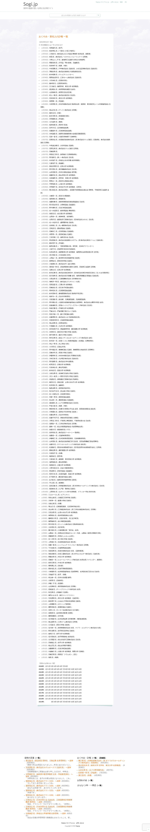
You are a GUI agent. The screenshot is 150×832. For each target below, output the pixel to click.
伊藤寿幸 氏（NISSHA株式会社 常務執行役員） (65, 355)
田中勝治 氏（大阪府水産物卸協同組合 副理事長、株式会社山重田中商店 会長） (76, 302)
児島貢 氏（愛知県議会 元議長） (60, 228)
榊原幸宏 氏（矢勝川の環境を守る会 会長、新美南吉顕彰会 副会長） (73, 409)
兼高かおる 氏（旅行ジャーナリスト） (61, 595)
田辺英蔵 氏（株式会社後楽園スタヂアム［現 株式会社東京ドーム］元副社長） (76, 240)
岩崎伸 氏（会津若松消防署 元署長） (61, 613)
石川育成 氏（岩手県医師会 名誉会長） (61, 637)
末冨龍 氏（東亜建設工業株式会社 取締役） (64, 379)
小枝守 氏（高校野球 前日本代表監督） (62, 249)
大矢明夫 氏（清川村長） (57, 527)
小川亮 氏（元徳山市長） (58, 347)
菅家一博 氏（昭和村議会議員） (60, 397)
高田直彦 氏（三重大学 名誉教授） (61, 284)
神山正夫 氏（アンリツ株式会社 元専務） (63, 110)
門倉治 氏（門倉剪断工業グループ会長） (63, 311)
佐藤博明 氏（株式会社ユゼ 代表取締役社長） (65, 317)
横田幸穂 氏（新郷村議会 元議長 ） (60, 607)
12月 (80, 669)
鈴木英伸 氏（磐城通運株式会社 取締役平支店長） (66, 293)
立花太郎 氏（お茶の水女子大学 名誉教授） (63, 512)
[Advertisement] (75, 26)
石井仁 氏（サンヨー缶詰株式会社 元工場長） (64, 610)
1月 (46, 666)
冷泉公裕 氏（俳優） (55, 503)
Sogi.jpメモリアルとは (102, 2)
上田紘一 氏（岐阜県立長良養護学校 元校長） (65, 258)
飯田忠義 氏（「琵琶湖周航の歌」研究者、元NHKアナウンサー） (71, 246)
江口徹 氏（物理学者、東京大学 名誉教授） (64, 86)
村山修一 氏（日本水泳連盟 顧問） (60, 577)
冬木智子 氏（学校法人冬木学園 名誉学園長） (65, 160)
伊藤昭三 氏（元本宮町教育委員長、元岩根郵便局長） (68, 438)
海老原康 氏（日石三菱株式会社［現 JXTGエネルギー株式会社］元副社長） (74, 554)
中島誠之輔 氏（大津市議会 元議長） (62, 145)
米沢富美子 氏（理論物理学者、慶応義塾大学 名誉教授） (69, 329)
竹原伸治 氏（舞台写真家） (58, 367)
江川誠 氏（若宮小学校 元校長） (59, 625)
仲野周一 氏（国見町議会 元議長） (61, 234)
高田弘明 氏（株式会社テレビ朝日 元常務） (64, 148)
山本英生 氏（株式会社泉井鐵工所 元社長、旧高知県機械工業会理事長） (74, 441)
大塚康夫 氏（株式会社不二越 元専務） (62, 264)
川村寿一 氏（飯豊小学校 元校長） (60, 500)
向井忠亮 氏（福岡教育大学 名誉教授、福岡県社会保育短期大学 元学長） (74, 252)
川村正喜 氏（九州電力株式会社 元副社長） (64, 358)
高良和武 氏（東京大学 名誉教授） (61, 98)
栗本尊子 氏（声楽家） (57, 243)
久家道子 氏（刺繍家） (57, 163)
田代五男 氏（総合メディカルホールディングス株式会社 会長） (71, 338)
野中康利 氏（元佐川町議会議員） (61, 208)
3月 (52, 666)
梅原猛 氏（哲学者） (56, 456)
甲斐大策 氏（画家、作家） (58, 406)
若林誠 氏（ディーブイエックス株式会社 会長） (65, 589)
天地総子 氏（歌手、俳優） (57, 574)
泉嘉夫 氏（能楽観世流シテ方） (60, 429)
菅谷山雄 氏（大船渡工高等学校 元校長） (62, 497)
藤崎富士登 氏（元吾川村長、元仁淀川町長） (64, 518)
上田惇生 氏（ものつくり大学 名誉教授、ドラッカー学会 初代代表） (73, 492)
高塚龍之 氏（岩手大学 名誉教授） (60, 642)
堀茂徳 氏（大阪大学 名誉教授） (60, 465)
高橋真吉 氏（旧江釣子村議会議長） (61, 287)
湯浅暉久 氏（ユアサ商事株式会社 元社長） (64, 403)
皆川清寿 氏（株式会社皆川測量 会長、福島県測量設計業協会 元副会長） (74, 276)
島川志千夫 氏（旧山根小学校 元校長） (62, 391)
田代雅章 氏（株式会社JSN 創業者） (62, 361)
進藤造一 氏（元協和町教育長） (60, 435)
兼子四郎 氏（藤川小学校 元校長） (61, 335)
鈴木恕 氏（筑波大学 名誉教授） (60, 370)
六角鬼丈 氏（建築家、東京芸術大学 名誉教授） (65, 459)
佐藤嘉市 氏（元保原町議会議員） (61, 131)
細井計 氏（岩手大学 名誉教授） (59, 634)
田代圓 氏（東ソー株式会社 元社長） (62, 157)
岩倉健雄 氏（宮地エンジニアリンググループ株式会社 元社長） (71, 305)
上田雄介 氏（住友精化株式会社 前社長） (62, 542)
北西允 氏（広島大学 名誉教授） (60, 270)
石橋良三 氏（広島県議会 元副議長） (62, 231)
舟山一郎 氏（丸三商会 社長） (59, 344)
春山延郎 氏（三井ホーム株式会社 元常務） (63, 622)
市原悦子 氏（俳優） (56, 453)
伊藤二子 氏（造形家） (56, 583)
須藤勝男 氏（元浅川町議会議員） (60, 648)
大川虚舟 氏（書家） (56, 122)
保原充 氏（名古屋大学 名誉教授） (61, 213)
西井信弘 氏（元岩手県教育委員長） (60, 568)
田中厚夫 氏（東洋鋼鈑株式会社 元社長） (63, 169)
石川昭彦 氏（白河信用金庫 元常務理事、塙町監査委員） (68, 619)
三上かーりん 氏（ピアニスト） (59, 494)
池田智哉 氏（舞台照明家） (58, 462)
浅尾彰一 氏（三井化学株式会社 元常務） (63, 423)
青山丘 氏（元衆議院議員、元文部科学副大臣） (64, 506)
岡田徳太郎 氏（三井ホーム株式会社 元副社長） (65, 77)
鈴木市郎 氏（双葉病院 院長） (59, 116)
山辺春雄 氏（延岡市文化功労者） (61, 92)
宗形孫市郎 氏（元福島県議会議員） (61, 320)
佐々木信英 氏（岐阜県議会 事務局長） (62, 210)
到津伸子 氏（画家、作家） (58, 66)
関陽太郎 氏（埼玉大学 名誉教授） (60, 557)
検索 (121, 2)
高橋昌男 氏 (53, 151)
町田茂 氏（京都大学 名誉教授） (60, 364)
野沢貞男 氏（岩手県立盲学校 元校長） (61, 631)
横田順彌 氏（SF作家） (56, 616)
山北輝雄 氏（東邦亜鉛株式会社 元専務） (62, 586)
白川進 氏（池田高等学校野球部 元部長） (63, 480)
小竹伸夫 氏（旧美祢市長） (58, 80)
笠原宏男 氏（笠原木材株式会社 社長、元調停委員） (66, 551)
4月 (55, 666)
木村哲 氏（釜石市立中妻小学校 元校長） (63, 332)
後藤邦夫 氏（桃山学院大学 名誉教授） (62, 175)
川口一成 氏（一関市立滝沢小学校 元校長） (64, 376)
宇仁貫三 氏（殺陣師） (57, 483)
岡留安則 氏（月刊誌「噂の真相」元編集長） (64, 63)
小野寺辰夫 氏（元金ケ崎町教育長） (61, 468)
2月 (49, 666)
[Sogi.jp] (30, 6)
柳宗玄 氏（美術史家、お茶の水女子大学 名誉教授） (67, 382)
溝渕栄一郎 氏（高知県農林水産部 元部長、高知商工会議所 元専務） (73, 267)
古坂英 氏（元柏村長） (56, 580)
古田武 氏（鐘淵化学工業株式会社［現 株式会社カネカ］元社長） (72, 219)
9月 (69, 669)
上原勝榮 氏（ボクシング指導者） (60, 604)
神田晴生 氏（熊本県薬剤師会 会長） (61, 515)
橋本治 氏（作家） (55, 113)
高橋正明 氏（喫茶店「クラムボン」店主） (63, 654)
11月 (76, 669)
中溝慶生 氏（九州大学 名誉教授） (61, 326)
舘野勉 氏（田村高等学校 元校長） (61, 261)
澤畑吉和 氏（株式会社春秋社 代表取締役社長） (65, 71)
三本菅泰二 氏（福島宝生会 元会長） (62, 237)
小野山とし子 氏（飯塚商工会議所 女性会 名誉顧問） (67, 60)
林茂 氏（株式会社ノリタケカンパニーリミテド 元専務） (69, 57)
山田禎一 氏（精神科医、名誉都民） (61, 216)
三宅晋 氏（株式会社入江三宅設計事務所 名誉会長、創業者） (70, 54)
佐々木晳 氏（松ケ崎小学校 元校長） (61, 539)
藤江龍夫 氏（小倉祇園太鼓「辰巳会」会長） (64, 530)
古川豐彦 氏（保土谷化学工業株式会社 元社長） (65, 639)
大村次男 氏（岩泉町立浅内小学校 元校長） (64, 373)
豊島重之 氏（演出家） (56, 566)
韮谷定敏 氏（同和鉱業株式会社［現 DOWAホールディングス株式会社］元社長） (77, 486)
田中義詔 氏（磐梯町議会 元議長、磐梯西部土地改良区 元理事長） (72, 350)
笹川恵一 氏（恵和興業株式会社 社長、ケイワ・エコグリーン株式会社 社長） (75, 628)
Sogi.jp (78, 826)
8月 (66, 666)
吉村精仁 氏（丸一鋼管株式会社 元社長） (63, 225)
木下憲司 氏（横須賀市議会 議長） (61, 477)
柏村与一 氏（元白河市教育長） (60, 296)
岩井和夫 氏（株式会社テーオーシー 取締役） (65, 432)
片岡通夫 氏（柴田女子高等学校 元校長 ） (63, 412)
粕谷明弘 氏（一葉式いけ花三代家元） (62, 51)
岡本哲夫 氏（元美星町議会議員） (61, 290)
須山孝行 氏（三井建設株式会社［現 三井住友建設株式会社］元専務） (72, 509)
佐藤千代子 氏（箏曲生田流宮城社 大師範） (64, 418)
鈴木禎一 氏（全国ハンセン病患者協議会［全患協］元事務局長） (71, 341)
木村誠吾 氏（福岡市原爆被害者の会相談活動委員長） (68, 134)
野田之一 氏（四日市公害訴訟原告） (61, 181)
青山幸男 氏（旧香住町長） (58, 323)
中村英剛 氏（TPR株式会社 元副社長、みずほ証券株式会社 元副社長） (73, 68)
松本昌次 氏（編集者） (57, 385)
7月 (63, 666)
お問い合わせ (114, 2)
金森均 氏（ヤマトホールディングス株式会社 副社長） (68, 444)
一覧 (125, 2)
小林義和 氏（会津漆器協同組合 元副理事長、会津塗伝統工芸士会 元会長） (74, 571)
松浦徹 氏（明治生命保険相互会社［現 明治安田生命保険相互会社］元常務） (75, 447)
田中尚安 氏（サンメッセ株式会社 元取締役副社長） (66, 524)
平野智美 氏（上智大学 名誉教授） (61, 184)
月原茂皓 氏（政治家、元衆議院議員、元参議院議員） (68, 299)
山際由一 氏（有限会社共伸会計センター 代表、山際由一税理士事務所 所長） (75, 533)
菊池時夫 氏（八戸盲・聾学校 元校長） (62, 489)
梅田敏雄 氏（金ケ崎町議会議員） (60, 521)
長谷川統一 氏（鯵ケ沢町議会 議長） (62, 314)
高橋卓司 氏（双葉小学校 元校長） (61, 352)
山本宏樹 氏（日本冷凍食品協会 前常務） (63, 172)
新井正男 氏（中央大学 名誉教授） (60, 563)
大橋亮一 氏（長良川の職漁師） (60, 196)
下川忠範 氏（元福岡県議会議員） (60, 548)
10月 (72, 669)
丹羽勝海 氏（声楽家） (57, 119)
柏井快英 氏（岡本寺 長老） (59, 125)
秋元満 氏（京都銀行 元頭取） (58, 592)
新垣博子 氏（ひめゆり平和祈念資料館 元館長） (65, 601)
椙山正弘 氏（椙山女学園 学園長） (60, 645)
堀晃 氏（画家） (54, 657)
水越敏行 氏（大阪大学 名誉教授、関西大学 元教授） (66, 651)
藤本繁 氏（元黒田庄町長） (58, 83)
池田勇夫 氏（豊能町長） (58, 199)
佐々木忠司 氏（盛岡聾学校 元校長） (62, 222)
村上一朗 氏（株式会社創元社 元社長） (62, 95)
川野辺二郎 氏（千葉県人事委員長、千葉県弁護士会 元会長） (70, 421)
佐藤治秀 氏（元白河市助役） (59, 415)
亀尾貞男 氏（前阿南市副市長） (60, 388)
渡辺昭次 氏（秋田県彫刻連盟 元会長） (62, 89)
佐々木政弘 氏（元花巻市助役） (60, 394)
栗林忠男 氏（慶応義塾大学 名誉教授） (62, 450)
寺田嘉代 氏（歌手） (56, 48)
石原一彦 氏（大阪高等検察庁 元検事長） (63, 137)
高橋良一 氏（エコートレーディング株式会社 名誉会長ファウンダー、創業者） (75, 560)
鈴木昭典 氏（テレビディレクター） (61, 74)
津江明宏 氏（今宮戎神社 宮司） (60, 255)
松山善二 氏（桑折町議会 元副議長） (62, 400)
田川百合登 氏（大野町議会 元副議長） (62, 205)
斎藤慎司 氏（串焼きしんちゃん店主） (61, 536)
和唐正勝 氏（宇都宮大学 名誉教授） (62, 308)
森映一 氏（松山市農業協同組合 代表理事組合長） (66, 426)
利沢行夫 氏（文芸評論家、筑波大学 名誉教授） (65, 474)
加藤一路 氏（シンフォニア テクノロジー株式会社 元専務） (69, 545)
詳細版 (102, 758)
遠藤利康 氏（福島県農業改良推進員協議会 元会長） (67, 202)
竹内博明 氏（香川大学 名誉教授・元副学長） (64, 598)
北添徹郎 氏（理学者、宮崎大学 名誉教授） (64, 178)
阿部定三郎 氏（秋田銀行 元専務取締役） (63, 154)
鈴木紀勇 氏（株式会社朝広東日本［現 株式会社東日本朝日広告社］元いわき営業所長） (79, 273)
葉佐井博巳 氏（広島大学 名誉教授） (62, 166)
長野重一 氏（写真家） (57, 101)
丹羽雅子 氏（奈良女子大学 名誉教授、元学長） (65, 187)
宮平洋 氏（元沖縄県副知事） (59, 128)
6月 (61, 666)
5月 (58, 666)
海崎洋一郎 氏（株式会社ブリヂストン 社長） (65, 281)
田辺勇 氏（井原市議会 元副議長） (61, 471)
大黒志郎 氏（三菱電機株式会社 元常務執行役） (65, 279)
